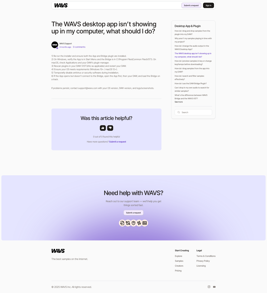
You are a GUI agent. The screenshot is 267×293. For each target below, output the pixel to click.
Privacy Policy (203, 260)
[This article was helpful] (103, 128)
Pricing (178, 270)
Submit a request (191, 5)
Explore (178, 256)
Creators (179, 265)
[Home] (65, 5)
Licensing (201, 265)
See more (179, 102)
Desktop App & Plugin (188, 26)
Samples (179, 260)
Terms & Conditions (206, 256)
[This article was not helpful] (110, 128)
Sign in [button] (208, 5)
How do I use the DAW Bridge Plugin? (191, 83)
